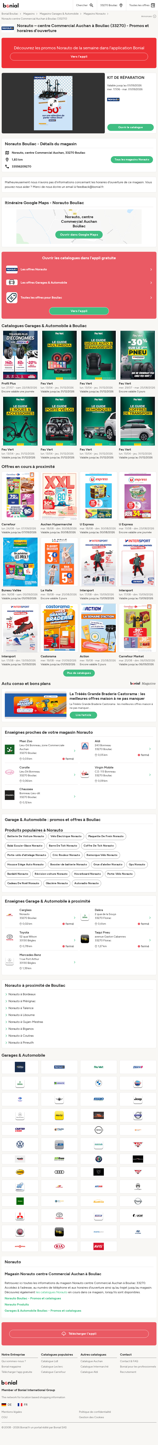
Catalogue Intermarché (94, 1366)
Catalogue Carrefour (53, 1372)
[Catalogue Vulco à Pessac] (20, 1067)
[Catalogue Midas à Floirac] (20, 1172)
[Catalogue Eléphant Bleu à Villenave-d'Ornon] (20, 1186)
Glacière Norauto (57, 883)
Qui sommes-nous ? (14, 1361)
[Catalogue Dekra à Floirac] (20, 1083)
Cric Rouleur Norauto (66, 855)
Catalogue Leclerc (52, 1366)
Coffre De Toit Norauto (99, 845)
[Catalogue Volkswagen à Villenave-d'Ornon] (20, 1144)
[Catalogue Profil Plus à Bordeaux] (137, 1067)
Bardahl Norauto (17, 874)
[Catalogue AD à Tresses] (137, 1172)
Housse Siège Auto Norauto (25, 864)
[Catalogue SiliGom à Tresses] (59, 1159)
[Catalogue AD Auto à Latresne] (137, 1144)
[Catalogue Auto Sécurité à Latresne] (59, 1201)
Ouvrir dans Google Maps (79, 234)
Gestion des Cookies (91, 1417)
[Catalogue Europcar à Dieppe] (20, 1201)
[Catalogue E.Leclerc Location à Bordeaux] (137, 1130)
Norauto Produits (17, 1304)
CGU (5, 1417)
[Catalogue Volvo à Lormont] (137, 1115)
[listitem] (20, 362)
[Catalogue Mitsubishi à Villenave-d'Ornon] (20, 1216)
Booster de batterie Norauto (68, 864)
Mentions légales (12, 1412)
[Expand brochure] (53, 103)
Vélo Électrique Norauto (66, 836)
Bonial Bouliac (10, 13)
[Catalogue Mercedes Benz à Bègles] (20, 1115)
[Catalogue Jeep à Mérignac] (137, 1099)
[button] (79, 103)
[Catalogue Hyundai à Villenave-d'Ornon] (137, 1232)
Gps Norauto (137, 864)
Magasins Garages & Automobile (59, 13)
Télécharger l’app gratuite (17, 1372)
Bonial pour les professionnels (138, 1366)
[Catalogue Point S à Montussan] (98, 1099)
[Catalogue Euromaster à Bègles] (59, 1083)
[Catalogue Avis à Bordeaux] (98, 1246)
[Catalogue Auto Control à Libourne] (20, 1246)
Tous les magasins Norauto (132, 159)
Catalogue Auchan (92, 1361)
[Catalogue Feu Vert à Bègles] (98, 1067)
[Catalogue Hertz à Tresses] (59, 1115)
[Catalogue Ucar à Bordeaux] (137, 1216)
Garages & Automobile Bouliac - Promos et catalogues (43, 1310)
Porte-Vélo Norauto (120, 874)
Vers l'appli (79, 56)
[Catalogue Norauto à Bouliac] (59, 1067)
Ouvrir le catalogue (130, 127)
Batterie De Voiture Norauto (25, 836)
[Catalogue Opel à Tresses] (137, 1201)
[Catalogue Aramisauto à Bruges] (98, 1232)
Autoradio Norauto (86, 883)
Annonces (146, 16)
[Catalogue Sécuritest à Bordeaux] (98, 1144)
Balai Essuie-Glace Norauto (24, 845)
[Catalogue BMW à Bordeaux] (98, 1083)
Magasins (29, 13)
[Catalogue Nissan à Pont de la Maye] (98, 1130)
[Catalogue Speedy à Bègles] (137, 1083)
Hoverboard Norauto (87, 874)
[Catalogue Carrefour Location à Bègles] (20, 1099)
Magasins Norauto (95, 13)
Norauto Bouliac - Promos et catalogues (33, 1298)
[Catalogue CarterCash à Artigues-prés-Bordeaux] (20, 1130)
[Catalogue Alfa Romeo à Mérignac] (98, 1159)
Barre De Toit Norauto (63, 845)
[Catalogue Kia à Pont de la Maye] (59, 1246)
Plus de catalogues (79, 673)
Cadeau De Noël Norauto (23, 883)
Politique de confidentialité (95, 1412)
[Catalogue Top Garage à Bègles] (59, 1144)
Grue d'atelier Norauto (107, 864)
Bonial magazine (11, 1366)
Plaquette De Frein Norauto (106, 836)
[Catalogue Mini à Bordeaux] (59, 1099)
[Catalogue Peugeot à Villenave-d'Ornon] (98, 1172)
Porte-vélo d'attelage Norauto (26, 855)
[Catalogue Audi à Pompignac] (59, 1172)
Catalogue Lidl (49, 1361)
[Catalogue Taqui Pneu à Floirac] (59, 1232)
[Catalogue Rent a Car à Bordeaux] (98, 1216)
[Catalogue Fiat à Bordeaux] (20, 1232)
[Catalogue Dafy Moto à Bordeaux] (137, 1159)
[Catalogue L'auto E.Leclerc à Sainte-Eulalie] (59, 1130)
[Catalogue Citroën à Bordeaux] (137, 1186)
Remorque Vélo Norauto (102, 855)
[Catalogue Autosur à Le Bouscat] (98, 1186)
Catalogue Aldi (89, 1372)
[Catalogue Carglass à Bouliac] (59, 1186)
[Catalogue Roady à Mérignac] (20, 1159)
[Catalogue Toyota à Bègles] (59, 1216)
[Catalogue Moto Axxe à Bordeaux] (98, 1115)
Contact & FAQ (129, 1361)
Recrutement (128, 1372)
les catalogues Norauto (51, 1292)
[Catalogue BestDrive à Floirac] (98, 1201)
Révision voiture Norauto (51, 874)
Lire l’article (83, 715)
